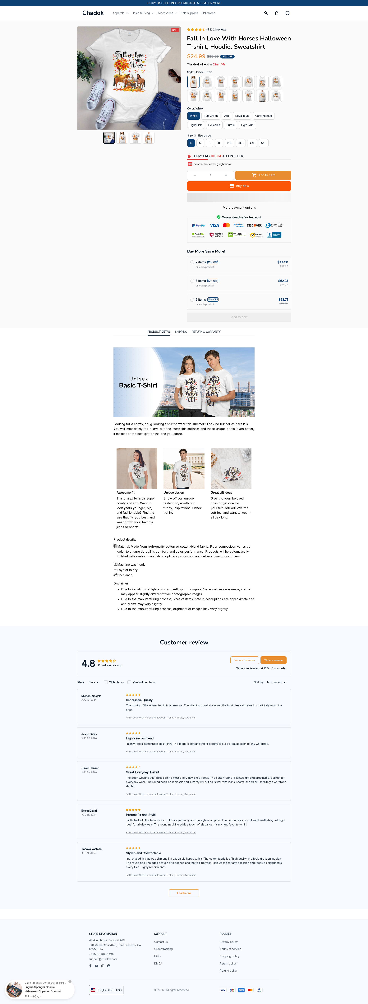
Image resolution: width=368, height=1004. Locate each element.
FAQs (157, 956)
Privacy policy (229, 941)
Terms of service (230, 949)
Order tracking (163, 949)
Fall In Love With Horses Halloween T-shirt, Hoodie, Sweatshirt (161, 717)
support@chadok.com (103, 959)
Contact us (161, 941)
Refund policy (228, 970)
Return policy (228, 963)
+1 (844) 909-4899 (101, 954)
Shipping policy (229, 956)
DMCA (158, 963)
